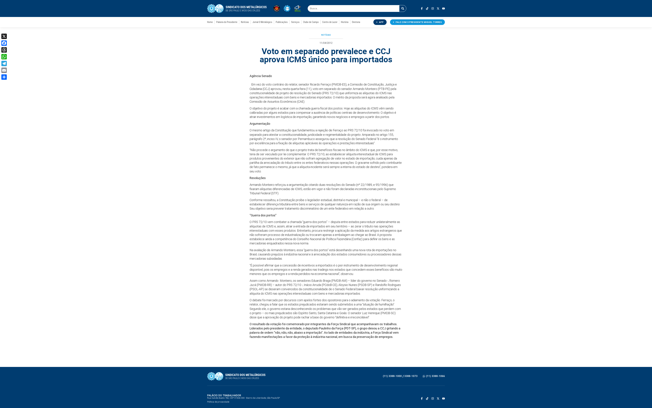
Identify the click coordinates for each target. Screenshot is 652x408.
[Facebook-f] (421, 8)
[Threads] (4, 50)
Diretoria (356, 22)
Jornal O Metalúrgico (262, 22)
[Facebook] (4, 43)
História (344, 22)
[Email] (4, 70)
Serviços (295, 22)
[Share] (4, 77)
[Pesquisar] (402, 8)
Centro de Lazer (329, 22)
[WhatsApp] (4, 56)
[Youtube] (443, 8)
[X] (4, 36)
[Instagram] (432, 8)
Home (210, 22)
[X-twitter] (438, 8)
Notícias (245, 22)
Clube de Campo (311, 22)
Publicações (282, 22)
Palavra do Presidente (226, 22)
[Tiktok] (427, 8)
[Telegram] (4, 63)
